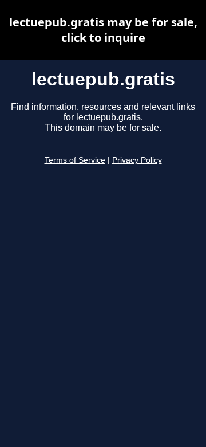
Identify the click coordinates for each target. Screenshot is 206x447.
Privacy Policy (137, 160)
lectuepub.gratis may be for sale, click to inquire (103, 29)
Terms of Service (75, 160)
